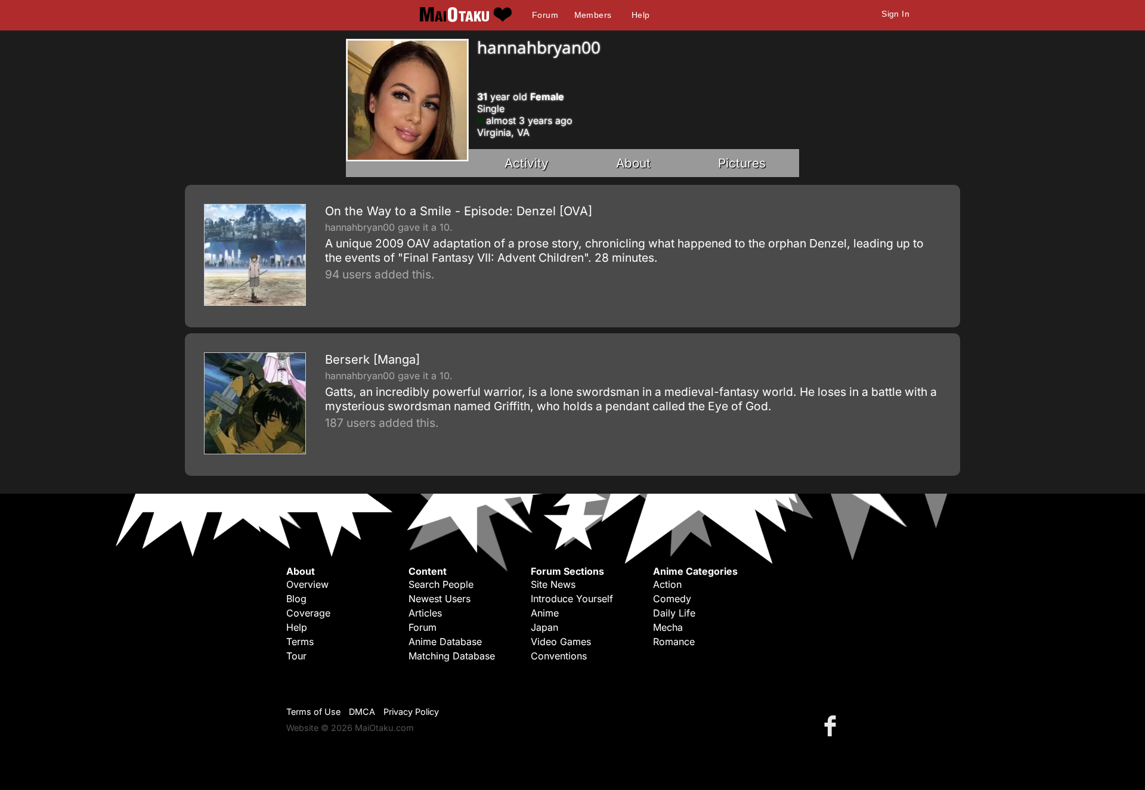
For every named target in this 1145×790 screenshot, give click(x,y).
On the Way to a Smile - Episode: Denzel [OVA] (458, 211)
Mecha (668, 627)
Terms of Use (313, 712)
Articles (425, 613)
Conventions (559, 656)
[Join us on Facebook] (832, 725)
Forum (545, 15)
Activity (527, 163)
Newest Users (440, 599)
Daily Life (674, 613)
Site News (553, 584)
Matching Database (452, 656)
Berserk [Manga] (372, 359)
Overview (307, 584)
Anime (545, 613)
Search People (441, 584)
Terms (300, 642)
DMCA (362, 712)
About (633, 163)
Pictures (742, 163)
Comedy (672, 599)
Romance (674, 642)
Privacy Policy (411, 712)
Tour (296, 656)
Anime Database (445, 642)
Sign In (895, 13)
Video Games (561, 642)
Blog (296, 599)
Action (667, 584)
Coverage (308, 613)
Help (641, 15)
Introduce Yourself (572, 599)
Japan (544, 627)
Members (593, 15)
